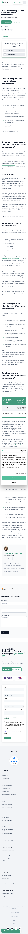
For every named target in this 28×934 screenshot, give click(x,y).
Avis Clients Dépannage (7, 807)
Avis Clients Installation (7, 804)
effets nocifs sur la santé (8, 165)
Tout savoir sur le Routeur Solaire (7, 859)
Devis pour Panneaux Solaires (8, 896)
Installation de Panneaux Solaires (7, 821)
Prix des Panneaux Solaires (7, 893)
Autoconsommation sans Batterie (7, 825)
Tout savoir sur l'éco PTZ (7, 881)
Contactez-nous (5, 778)
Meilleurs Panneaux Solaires (8, 850)
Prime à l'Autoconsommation (8, 883)
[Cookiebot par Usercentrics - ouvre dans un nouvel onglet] (20, 451)
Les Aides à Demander (6, 875)
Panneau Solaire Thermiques (8, 855)
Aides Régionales (5, 878)
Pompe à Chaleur (5, 791)
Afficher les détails (19, 473)
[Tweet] (8, 30)
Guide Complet (5, 817)
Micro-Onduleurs (5, 863)
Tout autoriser (14, 477)
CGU (14, 923)
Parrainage (4, 772)
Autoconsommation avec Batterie (7, 830)
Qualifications (5, 775)
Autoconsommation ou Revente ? (7, 834)
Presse (3, 801)
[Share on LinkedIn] (5, 30)
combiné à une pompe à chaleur (10, 258)
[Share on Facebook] (11, 30)
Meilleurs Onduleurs (6, 853)
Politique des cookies (14, 912)
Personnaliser (13, 482)
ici (20, 539)
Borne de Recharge (6, 788)
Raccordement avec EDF (7, 840)
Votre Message (5, 615)
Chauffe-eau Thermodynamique (9, 794)
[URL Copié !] (2, 30)
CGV (14, 920)
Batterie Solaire (5, 866)
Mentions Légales (14, 916)
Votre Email (4, 607)
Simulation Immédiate (7, 785)
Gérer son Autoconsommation (8, 838)
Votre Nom (4, 600)
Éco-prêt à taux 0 (20, 445)
